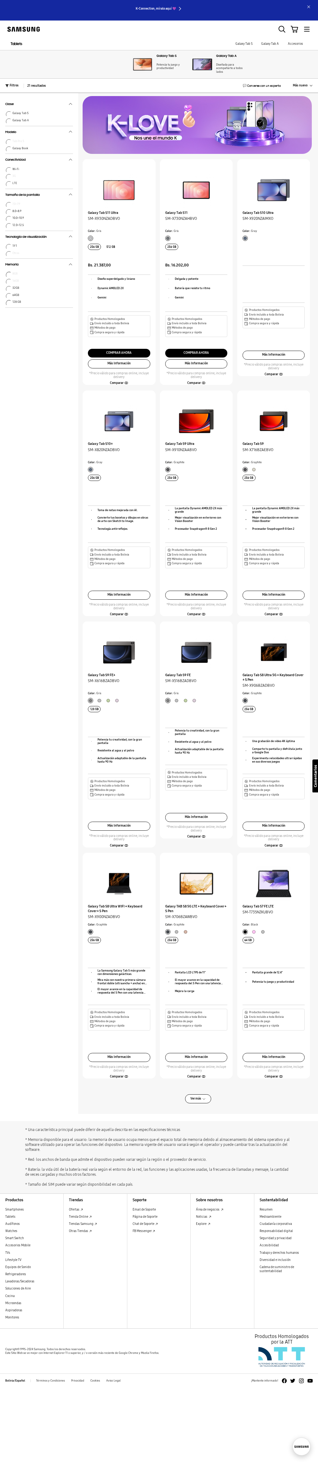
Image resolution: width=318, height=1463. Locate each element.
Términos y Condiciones (50, 1380)
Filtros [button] (14, 85)
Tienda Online (79, 1217)
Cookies (95, 1380)
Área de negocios (208, 1209)
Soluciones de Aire (18, 1288)
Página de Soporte (145, 1217)
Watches (11, 1231)
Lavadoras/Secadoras (19, 1281)
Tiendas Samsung (81, 1224)
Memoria (12, 264)
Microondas (13, 1303)
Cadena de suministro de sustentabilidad (277, 1269)
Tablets (16, 44)
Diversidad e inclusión (275, 1260)
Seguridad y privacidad (276, 1238)
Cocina (10, 1296)
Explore (201, 1224)
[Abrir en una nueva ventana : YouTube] (310, 1380)
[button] (119, 383)
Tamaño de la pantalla (22, 195)
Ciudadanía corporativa (276, 1224)
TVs (7, 1253)
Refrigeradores (15, 1274)
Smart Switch (14, 1238)
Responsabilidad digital (276, 1231)
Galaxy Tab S (243, 44)
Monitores (12, 1317)
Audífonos (12, 1224)
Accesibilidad (269, 1245)
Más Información (119, 363)
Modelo (10, 132)
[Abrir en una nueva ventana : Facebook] (284, 1380)
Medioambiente (270, 1217)
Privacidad (77, 1380)
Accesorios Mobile (17, 1245)
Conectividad (15, 160)
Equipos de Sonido (18, 1267)
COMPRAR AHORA (119, 353)
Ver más (195, 1099)
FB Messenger (142, 1231)
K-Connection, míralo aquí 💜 (156, 9)
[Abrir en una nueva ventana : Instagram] (301, 1380)
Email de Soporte (144, 1209)
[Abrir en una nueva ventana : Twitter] (292, 1380)
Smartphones (14, 1209)
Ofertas (74, 1209)
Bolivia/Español (15, 1380)
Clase (9, 104)
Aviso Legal (113, 1380)
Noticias (202, 1217)
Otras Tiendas (79, 1231)
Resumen (266, 1209)
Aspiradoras (13, 1310)
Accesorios (295, 44)
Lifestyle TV (13, 1260)
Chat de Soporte (144, 1224)
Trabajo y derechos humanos (279, 1253)
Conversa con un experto (264, 86)
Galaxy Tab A (270, 44)
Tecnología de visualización (26, 237)
